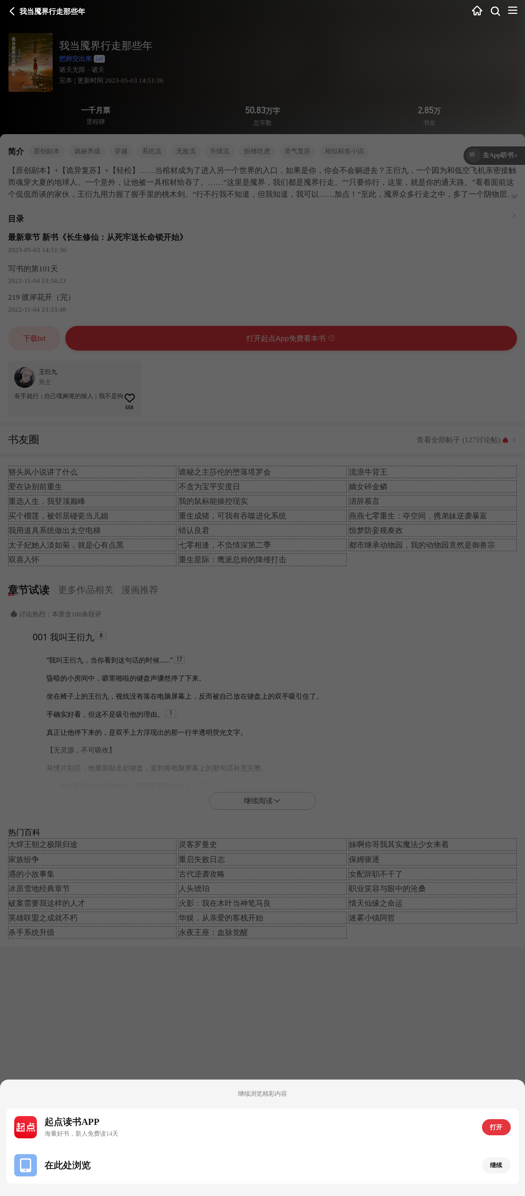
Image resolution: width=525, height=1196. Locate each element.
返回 (12, 11)
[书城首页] (477, 11)
